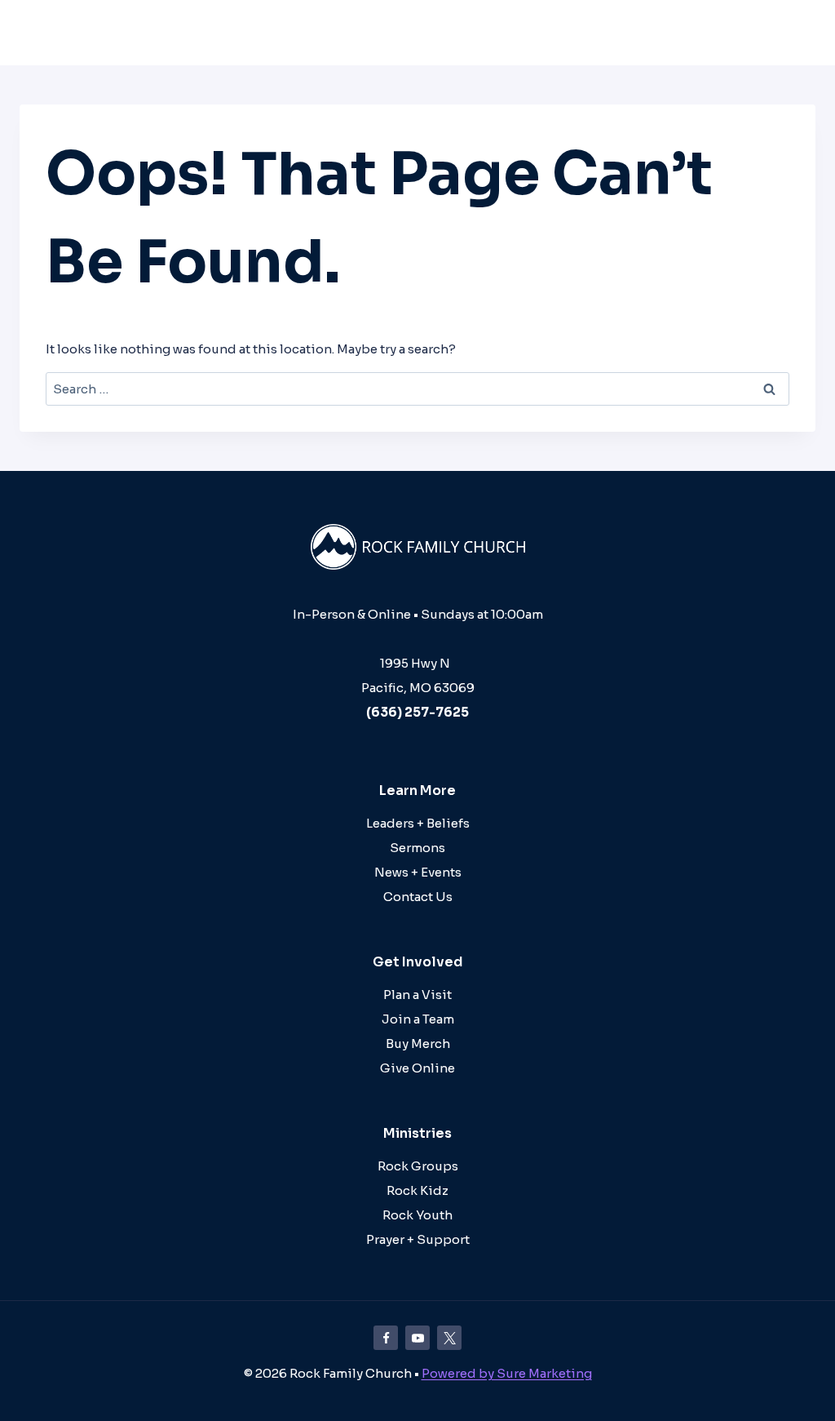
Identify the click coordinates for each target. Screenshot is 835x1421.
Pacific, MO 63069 (418, 687)
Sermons (417, 847)
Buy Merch (418, 1043)
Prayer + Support (418, 1239)
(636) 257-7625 (417, 712)
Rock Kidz (417, 1190)
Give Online (417, 1068)
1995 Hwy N (417, 663)
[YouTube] (417, 1338)
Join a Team (418, 1019)
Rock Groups (418, 1166)
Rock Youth (417, 1215)
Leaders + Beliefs (418, 823)
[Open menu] (797, 32)
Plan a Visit (417, 994)
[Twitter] (449, 1338)
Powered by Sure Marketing (507, 1373)
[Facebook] (385, 1338)
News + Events (418, 872)
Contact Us (418, 896)
